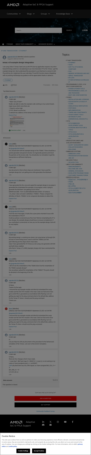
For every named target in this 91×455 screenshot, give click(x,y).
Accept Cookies (39, 451)
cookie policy (13, 446)
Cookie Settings (23, 451)
